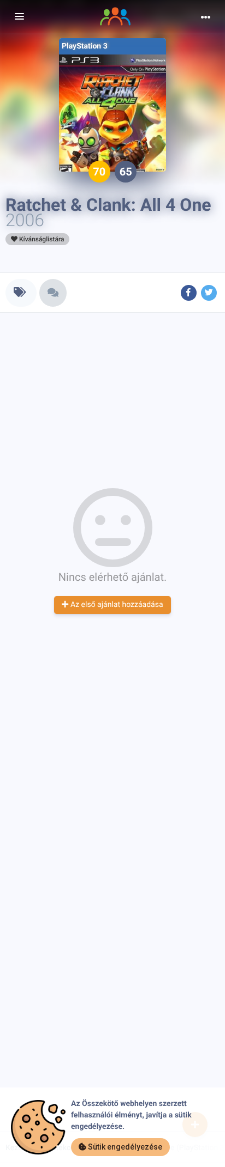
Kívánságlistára (40, 239)
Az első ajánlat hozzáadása (115, 604)
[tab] (21, 293)
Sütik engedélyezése (124, 1146)
